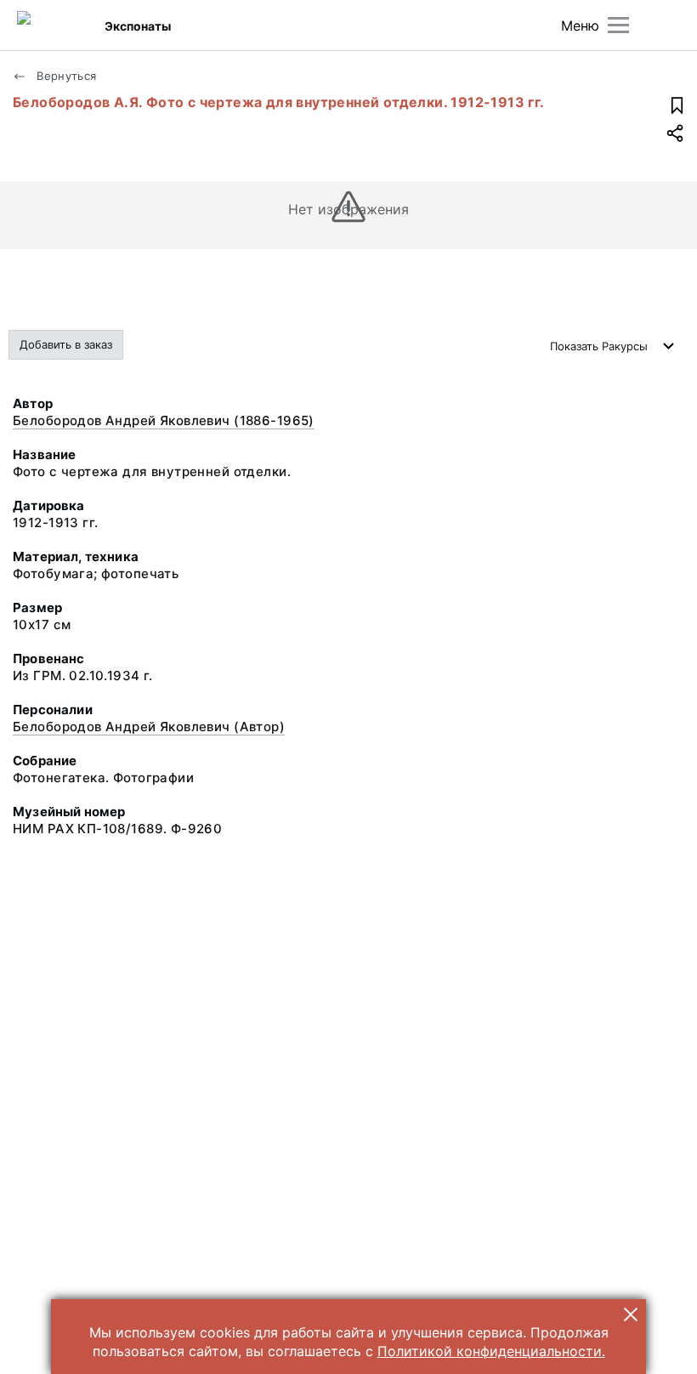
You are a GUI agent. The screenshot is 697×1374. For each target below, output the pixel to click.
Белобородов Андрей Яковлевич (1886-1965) (163, 420)
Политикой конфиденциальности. (491, 1351)
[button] (630, 1314)
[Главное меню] (618, 25)
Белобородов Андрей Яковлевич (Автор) (149, 726)
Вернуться (65, 75)
